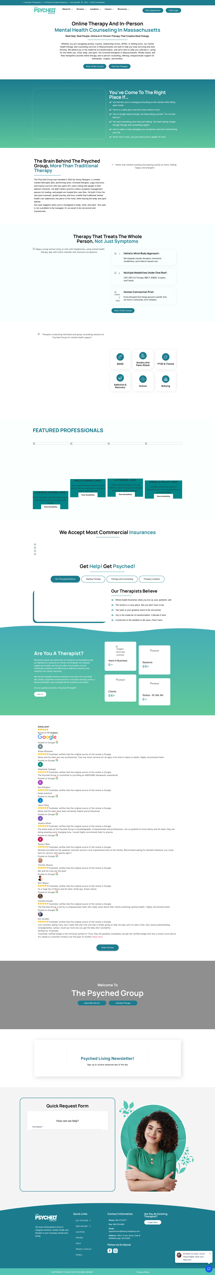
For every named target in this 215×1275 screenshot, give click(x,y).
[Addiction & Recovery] (120, 378)
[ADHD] (120, 357)
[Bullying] (165, 379)
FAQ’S (78, 1243)
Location (80, 1232)
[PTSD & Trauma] (165, 357)
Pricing (79, 1238)
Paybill (79, 1255)
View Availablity (50, 507)
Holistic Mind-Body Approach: (142, 253)
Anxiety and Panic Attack (143, 364)
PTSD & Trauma (166, 363)
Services (80, 9)
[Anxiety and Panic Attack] (143, 355)
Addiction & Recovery (120, 386)
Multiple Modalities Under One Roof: (145, 272)
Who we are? (82, 1226)
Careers (108, 9)
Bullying (165, 385)
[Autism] (143, 379)
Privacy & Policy (84, 1249)
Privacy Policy (143, 1272)
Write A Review (107, 947)
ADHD (120, 363)
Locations (94, 9)
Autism (143, 385)
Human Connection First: (139, 292)
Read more (97, 937)
